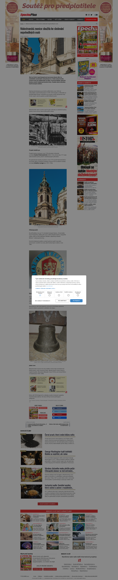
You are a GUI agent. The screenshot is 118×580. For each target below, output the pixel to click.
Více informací (49, 286)
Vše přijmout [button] (76, 300)
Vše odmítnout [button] (62, 300)
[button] (59, 288)
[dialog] (59, 290)
